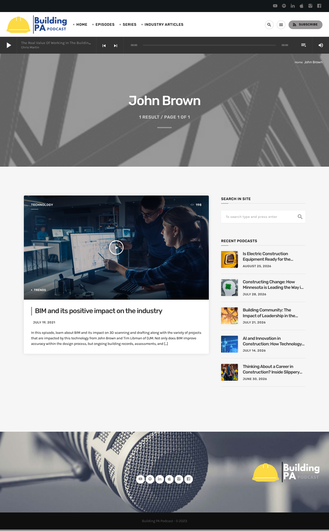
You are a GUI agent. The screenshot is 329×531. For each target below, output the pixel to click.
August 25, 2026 (257, 266)
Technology (42, 205)
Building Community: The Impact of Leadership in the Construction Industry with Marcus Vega (269, 313)
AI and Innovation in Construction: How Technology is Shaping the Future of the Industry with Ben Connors (272, 341)
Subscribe (305, 24)
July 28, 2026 (254, 294)
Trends (40, 290)
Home (81, 24)
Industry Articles (164, 24)
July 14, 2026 (254, 351)
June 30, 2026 (255, 379)
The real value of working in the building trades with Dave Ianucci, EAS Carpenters (91, 43)
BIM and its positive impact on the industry (98, 311)
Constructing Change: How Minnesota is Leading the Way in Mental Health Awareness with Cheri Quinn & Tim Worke (273, 285)
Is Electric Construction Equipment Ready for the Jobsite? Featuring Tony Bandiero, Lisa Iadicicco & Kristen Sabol (267, 256)
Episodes (105, 24)
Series (130, 24)
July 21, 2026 (254, 322)
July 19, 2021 (44, 322)
